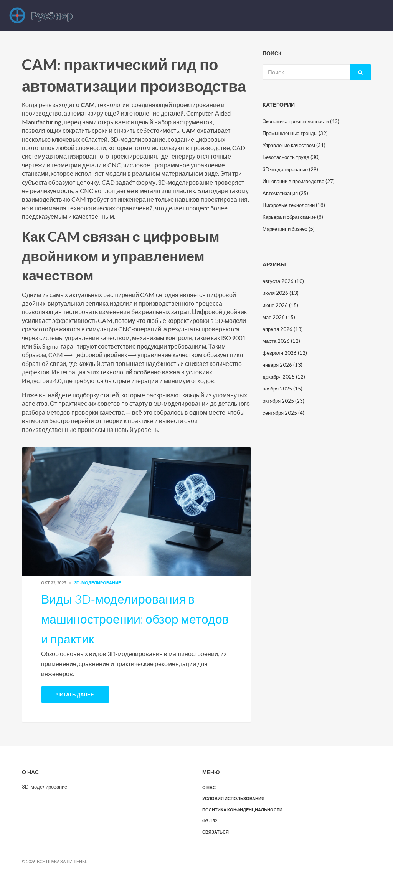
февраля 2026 (285, 353)
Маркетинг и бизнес (289, 229)
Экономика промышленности (301, 121)
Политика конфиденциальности (242, 809)
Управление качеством (294, 145)
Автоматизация (285, 193)
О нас (209, 787)
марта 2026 (281, 341)
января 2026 (282, 365)
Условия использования (233, 798)
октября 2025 (283, 401)
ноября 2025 (282, 388)
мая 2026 (279, 317)
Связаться (215, 831)
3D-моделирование (97, 582)
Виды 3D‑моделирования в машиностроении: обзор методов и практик (135, 618)
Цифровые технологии (294, 205)
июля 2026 (281, 293)
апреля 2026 (283, 329)
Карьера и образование (293, 217)
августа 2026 (283, 281)
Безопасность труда (291, 157)
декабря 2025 (284, 377)
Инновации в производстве (299, 181)
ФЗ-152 (209, 820)
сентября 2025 (283, 413)
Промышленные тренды (295, 133)
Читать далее (75, 694)
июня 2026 (280, 305)
